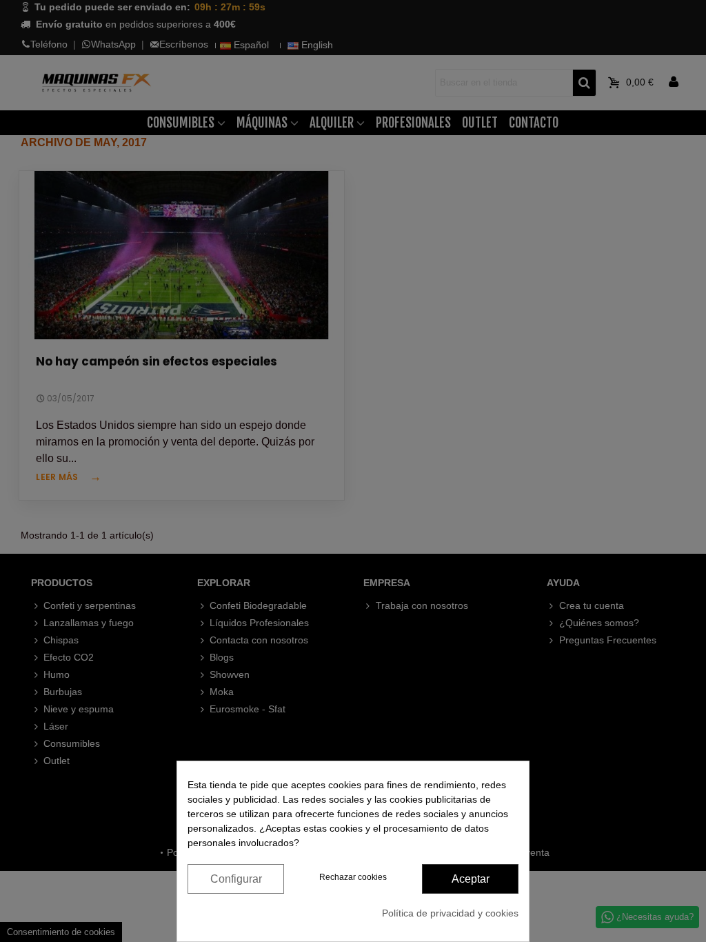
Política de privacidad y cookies (450, 913)
